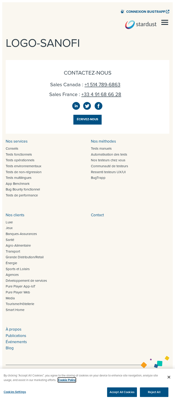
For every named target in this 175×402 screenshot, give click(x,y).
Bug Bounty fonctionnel (23, 189)
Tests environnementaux (23, 166)
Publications (16, 336)
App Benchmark (18, 183)
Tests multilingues (18, 177)
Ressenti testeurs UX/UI (108, 172)
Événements (16, 342)
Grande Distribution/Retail (25, 257)
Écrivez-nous (87, 119)
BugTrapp (98, 177)
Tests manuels (101, 148)
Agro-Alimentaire (18, 245)
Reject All (154, 392)
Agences (12, 274)
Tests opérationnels (20, 160)
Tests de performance (22, 195)
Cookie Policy (67, 380)
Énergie (11, 263)
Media (10, 298)
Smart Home (15, 309)
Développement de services (26, 280)
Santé (10, 239)
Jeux (9, 227)
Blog (10, 348)
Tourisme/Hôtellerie (20, 303)
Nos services (17, 141)
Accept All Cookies (122, 392)
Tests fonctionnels (19, 154)
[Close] (168, 377)
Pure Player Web (18, 292)
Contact (97, 215)
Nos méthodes (103, 141)
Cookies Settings (15, 392)
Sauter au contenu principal (146, 5)
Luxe (9, 222)
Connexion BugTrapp (145, 11)
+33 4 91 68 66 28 (101, 94)
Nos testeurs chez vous (108, 160)
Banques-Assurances (21, 233)
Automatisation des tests (109, 154)
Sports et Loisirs (18, 268)
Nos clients (15, 215)
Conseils (12, 148)
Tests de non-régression (23, 172)
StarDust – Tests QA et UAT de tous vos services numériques (141, 24)
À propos (13, 329)
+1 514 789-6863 (102, 84)
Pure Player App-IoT (21, 286)
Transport (13, 251)
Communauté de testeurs (109, 166)
